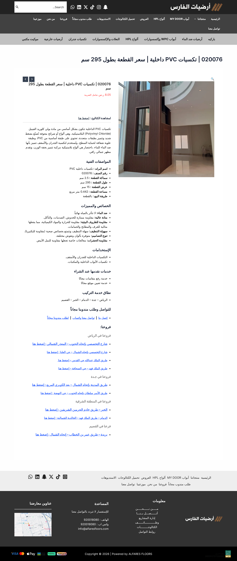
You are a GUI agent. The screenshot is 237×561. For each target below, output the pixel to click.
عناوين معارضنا (41, 503)
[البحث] (17, 7)
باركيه (211, 39)
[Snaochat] (105, 7)
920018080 (91, 519)
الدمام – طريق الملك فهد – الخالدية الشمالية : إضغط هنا (75, 418)
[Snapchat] (44, 476)
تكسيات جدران (78, 39)
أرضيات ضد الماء (192, 39)
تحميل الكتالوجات (128, 477)
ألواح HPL (132, 39)
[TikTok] (92, 7)
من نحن (152, 484)
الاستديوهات (108, 477)
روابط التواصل (147, 531)
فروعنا (163, 484)
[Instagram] (99, 7)
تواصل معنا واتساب (84, 318)
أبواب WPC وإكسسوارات (160, 39)
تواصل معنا (128, 484)
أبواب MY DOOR (178, 477)
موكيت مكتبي (30, 39)
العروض (146, 477)
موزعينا (141, 484)
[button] (212, 79)
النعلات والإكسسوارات (106, 39)
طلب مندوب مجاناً (179, 484)
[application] (196, 19)
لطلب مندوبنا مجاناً (58, 318)
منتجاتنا (195, 477)
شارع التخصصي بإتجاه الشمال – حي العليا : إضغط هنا (77, 352)
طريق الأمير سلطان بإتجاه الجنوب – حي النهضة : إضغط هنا (74, 393)
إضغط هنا (83, 118)
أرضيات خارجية (53, 39)
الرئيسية (206, 477)
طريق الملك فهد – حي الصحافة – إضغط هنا (82, 368)
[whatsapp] (72, 7)
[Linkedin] (79, 7)
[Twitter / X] (85, 7)
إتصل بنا (102, 318)
